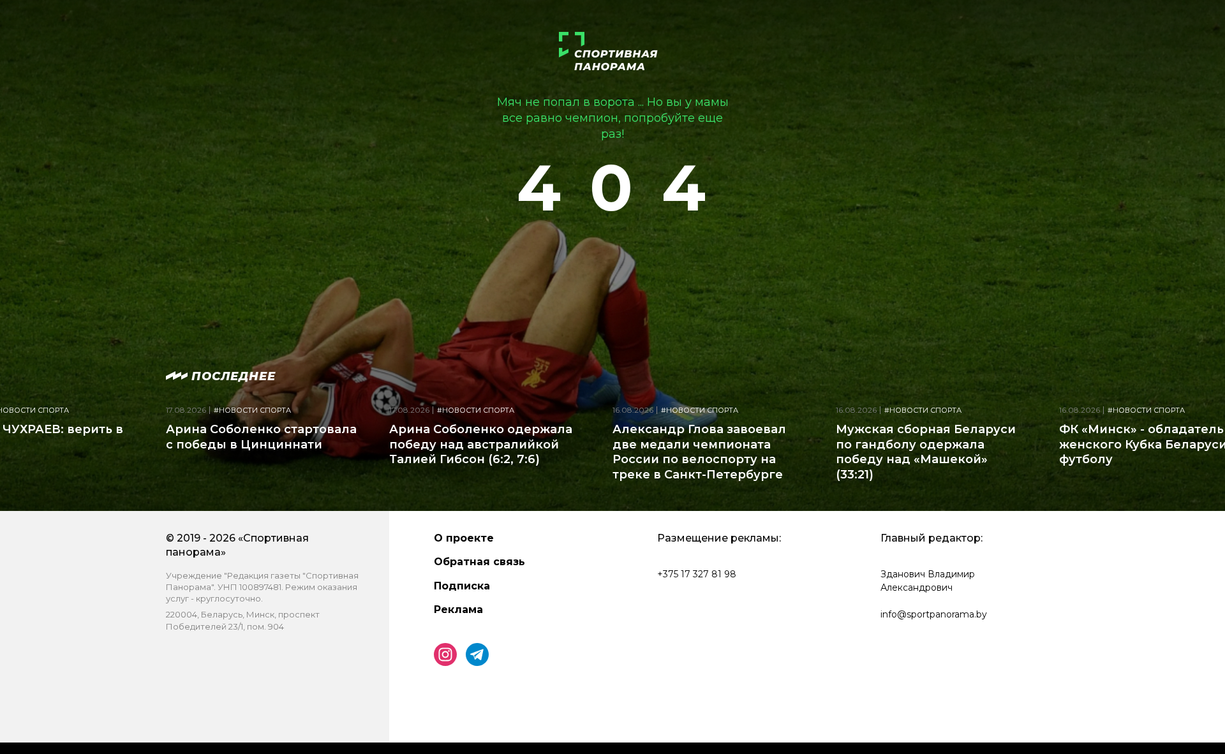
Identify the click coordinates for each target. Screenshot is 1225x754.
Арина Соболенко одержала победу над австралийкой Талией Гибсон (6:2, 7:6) (480, 444)
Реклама (458, 609)
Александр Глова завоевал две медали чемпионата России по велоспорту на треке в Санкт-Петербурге (699, 451)
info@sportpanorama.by (933, 614)
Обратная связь (479, 562)
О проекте (464, 538)
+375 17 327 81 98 (696, 574)
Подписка (462, 586)
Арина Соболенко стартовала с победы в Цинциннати (261, 436)
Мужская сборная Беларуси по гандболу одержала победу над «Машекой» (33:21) (926, 451)
